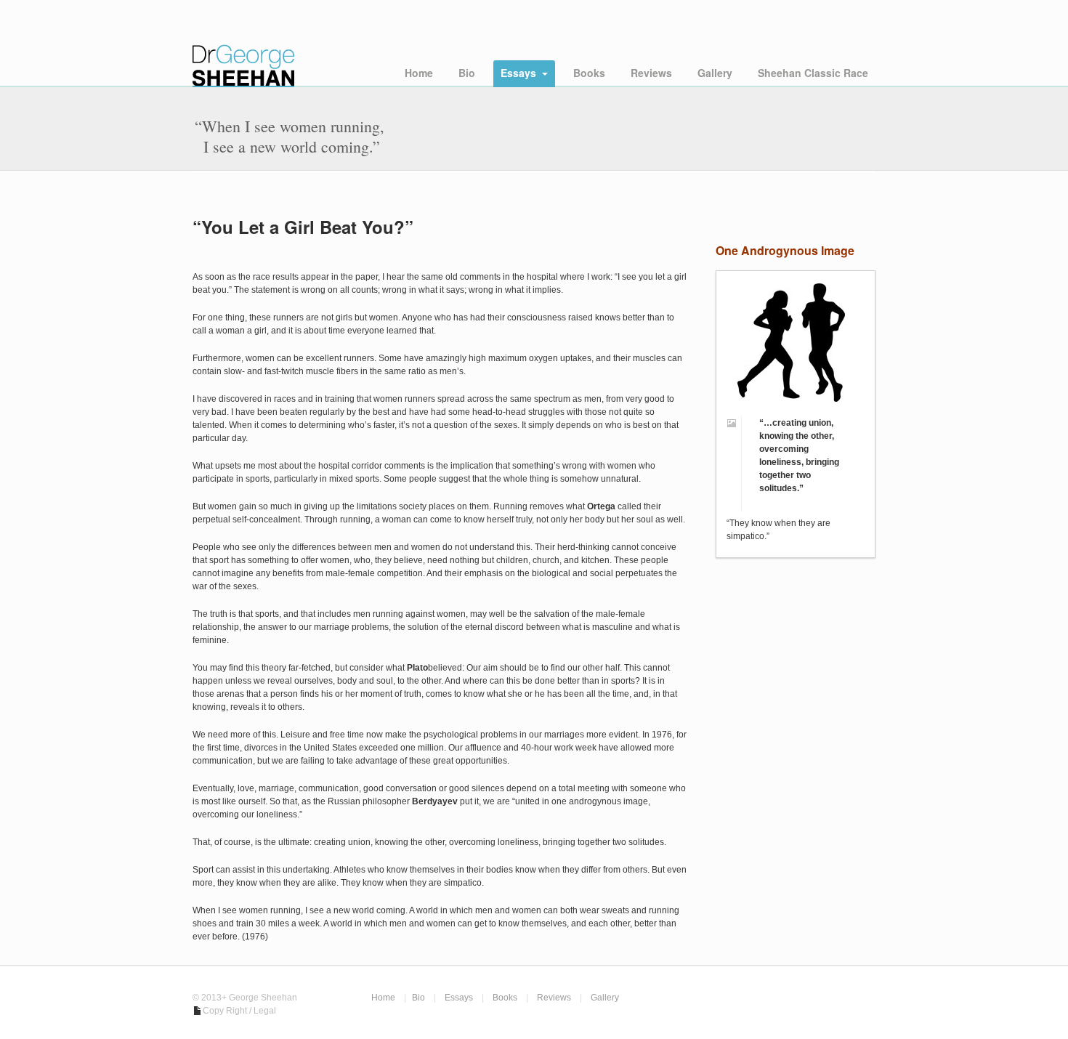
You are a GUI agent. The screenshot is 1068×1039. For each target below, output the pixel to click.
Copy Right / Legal (239, 1011)
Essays (518, 72)
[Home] (243, 43)
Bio (466, 72)
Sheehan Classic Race (813, 72)
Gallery (714, 72)
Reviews (651, 72)
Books (589, 72)
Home (419, 72)
